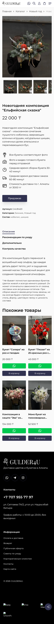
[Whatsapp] (6, 477)
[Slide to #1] (10, 87)
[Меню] (50, 3)
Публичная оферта (13, 548)
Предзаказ (14, 198)
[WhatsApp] (14, 365)
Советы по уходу (12, 553)
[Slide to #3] (40, 87)
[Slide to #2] (25, 87)
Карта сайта (9, 569)
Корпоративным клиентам (17, 558)
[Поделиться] (48, 606)
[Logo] (11, 3)
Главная (7, 11)
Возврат (7, 543)
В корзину (14, 373)
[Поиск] (34, 3)
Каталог (20, 11)
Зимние (19, 213)
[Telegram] (15, 477)
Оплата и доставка (13, 538)
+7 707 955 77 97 (18, 497)
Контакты (8, 564)
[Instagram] (23, 477)
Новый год (35, 11)
